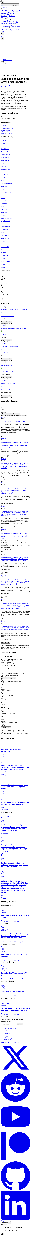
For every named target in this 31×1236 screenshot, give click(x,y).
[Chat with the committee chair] (2, 1234)
